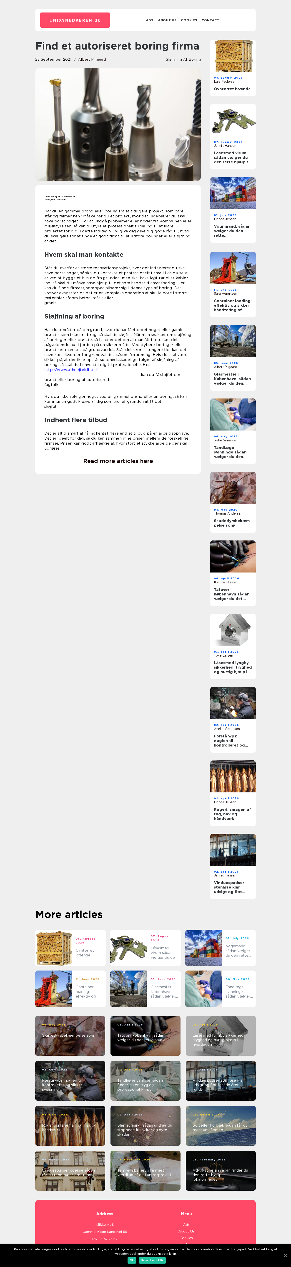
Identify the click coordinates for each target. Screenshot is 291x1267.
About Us (167, 20)
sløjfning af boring (183, 59)
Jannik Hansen (225, 145)
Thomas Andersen (228, 513)
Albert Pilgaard (92, 59)
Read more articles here (118, 461)
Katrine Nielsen (226, 582)
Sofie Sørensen (226, 440)
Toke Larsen (223, 655)
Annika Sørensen (227, 728)
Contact (210, 20)
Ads (149, 20)
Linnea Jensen (225, 219)
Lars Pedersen (225, 81)
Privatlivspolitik (152, 1260)
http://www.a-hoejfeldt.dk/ (71, 369)
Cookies (189, 20)
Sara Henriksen (225, 293)
